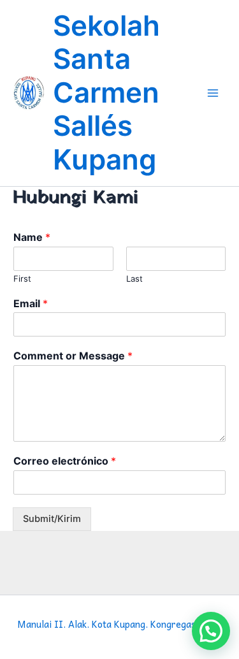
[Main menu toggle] (212, 93)
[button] (211, 631)
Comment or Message (73, 355)
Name (31, 237)
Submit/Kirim (52, 519)
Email (30, 303)
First (22, 278)
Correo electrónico (64, 460)
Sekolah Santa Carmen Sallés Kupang (106, 93)
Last (134, 278)
